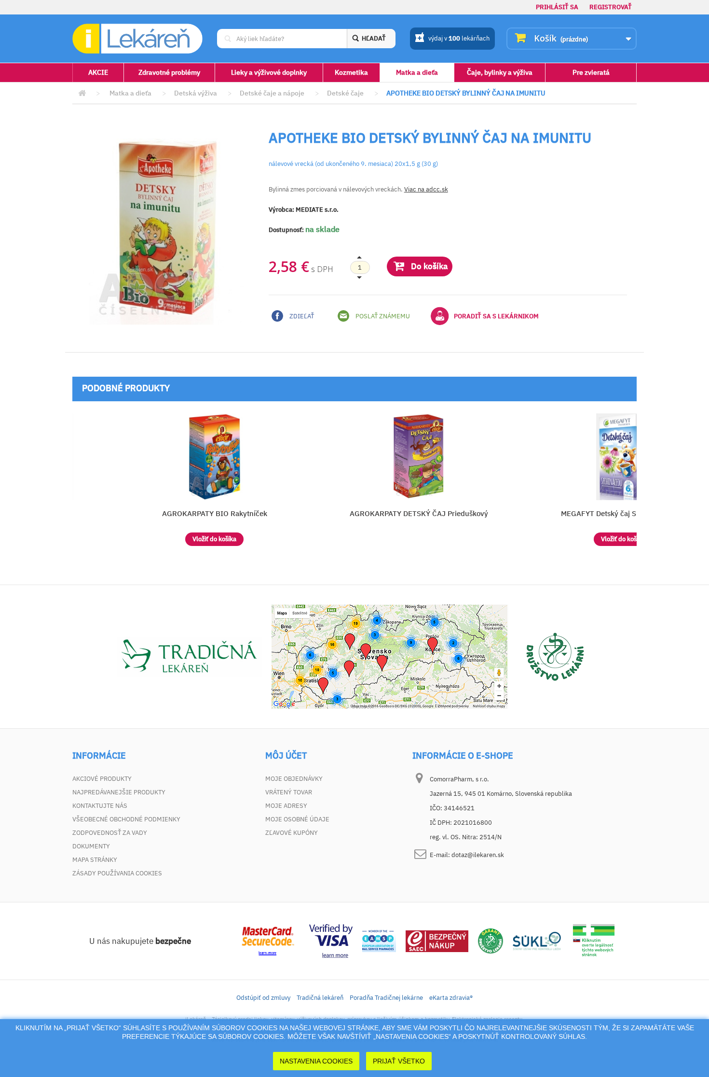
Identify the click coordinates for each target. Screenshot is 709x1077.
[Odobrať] (360, 267)
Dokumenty (91, 846)
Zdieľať (301, 316)
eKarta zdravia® (451, 998)
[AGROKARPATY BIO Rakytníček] (214, 457)
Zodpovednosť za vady (109, 833)
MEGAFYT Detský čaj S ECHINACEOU (623, 513)
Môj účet (286, 755)
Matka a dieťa (417, 72)
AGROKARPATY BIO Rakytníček (214, 513)
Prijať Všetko (399, 1061)
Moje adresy (286, 806)
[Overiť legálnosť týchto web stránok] (594, 940)
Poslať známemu (382, 316)
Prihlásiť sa (557, 7)
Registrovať (610, 7)
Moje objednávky (294, 779)
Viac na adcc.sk (426, 189)
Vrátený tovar (288, 792)
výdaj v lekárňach (459, 38)
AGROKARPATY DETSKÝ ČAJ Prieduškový (419, 513)
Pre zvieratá (591, 72)
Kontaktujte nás (99, 806)
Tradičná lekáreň (320, 998)
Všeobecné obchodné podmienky (126, 819)
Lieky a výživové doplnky (269, 72)
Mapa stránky (94, 860)
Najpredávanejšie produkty (118, 792)
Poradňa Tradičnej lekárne (386, 998)
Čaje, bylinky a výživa (499, 72)
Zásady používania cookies (117, 873)
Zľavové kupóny (291, 833)
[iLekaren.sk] (137, 39)
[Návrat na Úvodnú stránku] (82, 93)
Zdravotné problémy (169, 72)
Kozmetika (351, 72)
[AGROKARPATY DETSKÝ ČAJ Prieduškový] (419, 457)
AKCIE (98, 72)
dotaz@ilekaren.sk (477, 855)
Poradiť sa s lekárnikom (496, 316)
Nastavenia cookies (316, 1061)
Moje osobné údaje (297, 819)
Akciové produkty (102, 779)
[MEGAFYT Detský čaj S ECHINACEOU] (623, 457)
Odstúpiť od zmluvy (263, 998)
